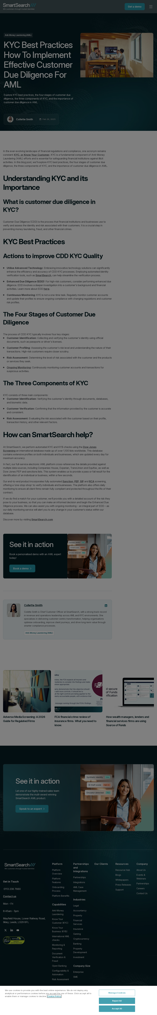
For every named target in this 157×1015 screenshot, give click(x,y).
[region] (78, 1000)
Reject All (117, 1000)
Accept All (117, 1008)
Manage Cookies (117, 993)
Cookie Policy (54, 996)
